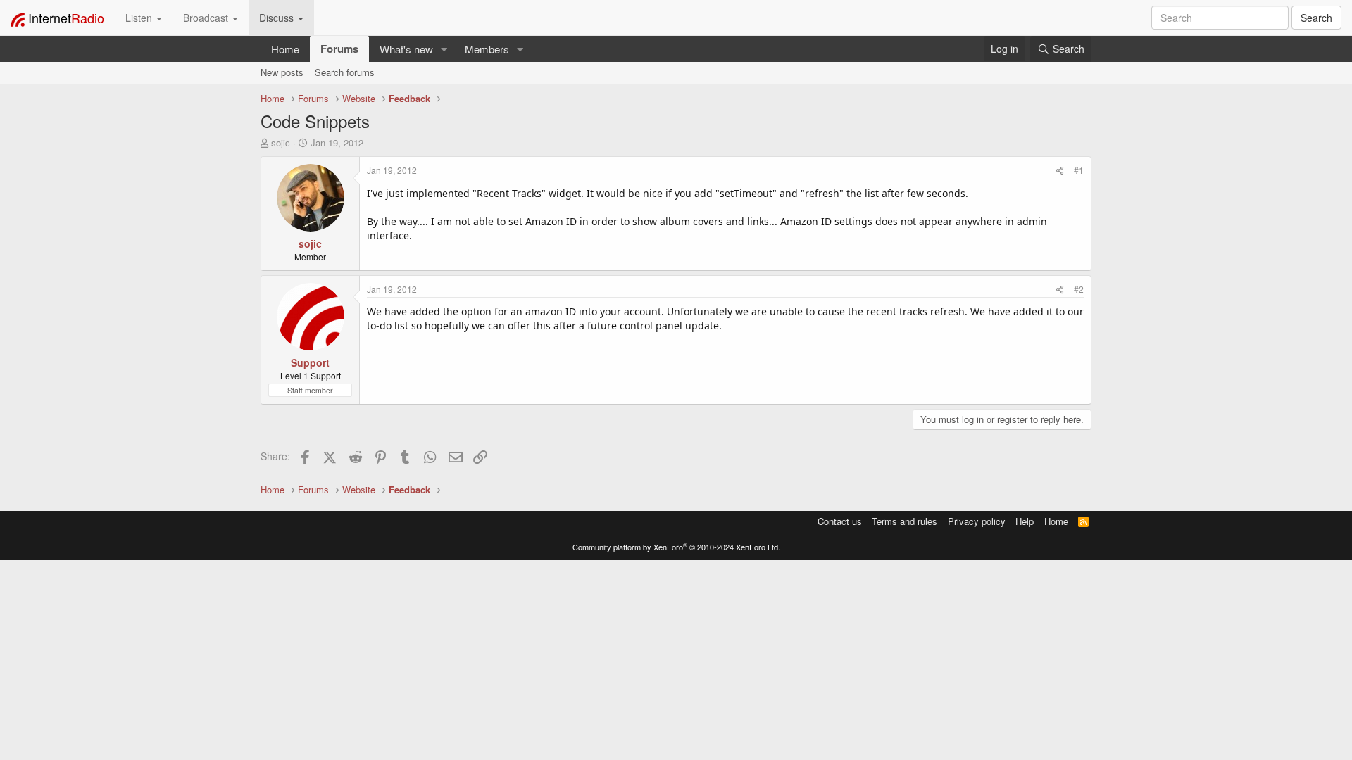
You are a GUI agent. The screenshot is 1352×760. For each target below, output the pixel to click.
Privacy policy (977, 521)
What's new (406, 49)
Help (1024, 521)
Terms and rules (904, 521)
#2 (1079, 289)
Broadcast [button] (207, 18)
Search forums (345, 72)
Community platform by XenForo (676, 546)
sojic (280, 142)
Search (1316, 18)
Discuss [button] (277, 18)
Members (487, 49)
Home (285, 49)
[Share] (1060, 170)
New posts (282, 72)
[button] (444, 49)
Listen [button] (140, 18)
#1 (1079, 170)
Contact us (840, 521)
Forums (339, 48)
